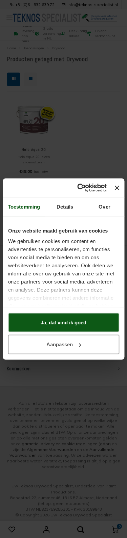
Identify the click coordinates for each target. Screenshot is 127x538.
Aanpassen (59, 344)
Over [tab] (104, 206)
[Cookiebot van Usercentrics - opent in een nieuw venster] (80, 188)
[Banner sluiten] (116, 187)
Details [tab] (65, 206)
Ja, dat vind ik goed (63, 322)
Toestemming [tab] (24, 206)
